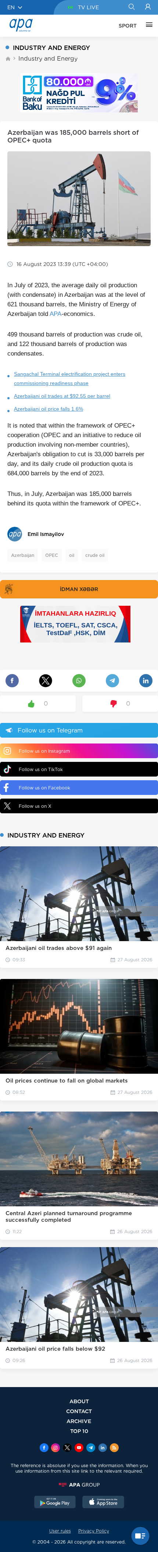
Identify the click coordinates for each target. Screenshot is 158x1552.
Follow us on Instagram (44, 751)
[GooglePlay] (55, 1503)
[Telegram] (90, 1448)
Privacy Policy (93, 1531)
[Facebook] (44, 1448)
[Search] (131, 7)
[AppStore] (103, 1503)
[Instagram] (55, 1448)
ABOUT (79, 1401)
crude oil (94, 555)
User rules (60, 1531)
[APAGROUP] (79, 1485)
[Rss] (114, 1448)
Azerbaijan (22, 555)
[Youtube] (79, 1448)
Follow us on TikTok (41, 769)
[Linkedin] (102, 1448)
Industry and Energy (48, 58)
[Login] (148, 7)
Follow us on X (35, 806)
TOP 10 (79, 1431)
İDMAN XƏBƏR (79, 589)
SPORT (128, 26)
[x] (67, 1448)
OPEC (51, 555)
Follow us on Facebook (44, 788)
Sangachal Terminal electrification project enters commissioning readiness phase (69, 378)
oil (71, 555)
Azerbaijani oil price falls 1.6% (48, 409)
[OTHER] (147, 25)
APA (55, 313)
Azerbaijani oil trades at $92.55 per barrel (62, 396)
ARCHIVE (79, 1421)
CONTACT (79, 1411)
